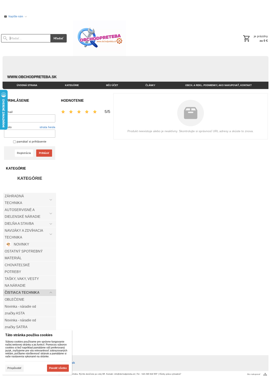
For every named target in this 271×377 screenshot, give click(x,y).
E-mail (8, 112)
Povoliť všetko (58, 368)
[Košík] (255, 38)
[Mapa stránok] (265, 374)
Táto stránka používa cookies (29, 335)
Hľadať (59, 38)
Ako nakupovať (253, 374)
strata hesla (47, 127)
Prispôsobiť (14, 368)
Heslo (8, 127)
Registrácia (24, 153)
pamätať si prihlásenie (31, 141)
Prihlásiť (44, 153)
